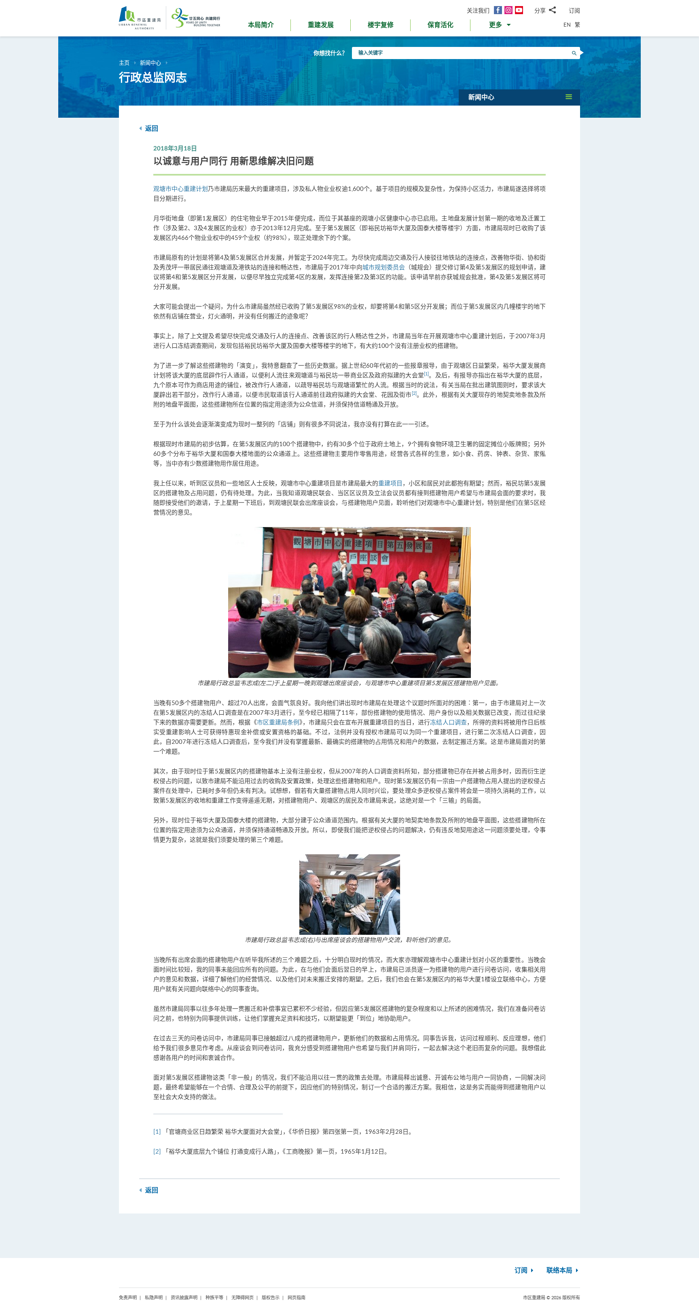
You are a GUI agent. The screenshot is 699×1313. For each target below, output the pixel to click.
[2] (414, 393)
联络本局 (560, 1270)
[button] (500, 26)
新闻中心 (150, 62)
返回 (151, 128)
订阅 (574, 10)
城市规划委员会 (383, 267)
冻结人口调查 (448, 722)
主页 (124, 62)
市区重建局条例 (278, 722)
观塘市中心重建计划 (180, 188)
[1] (426, 374)
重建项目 (390, 483)
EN (567, 24)
